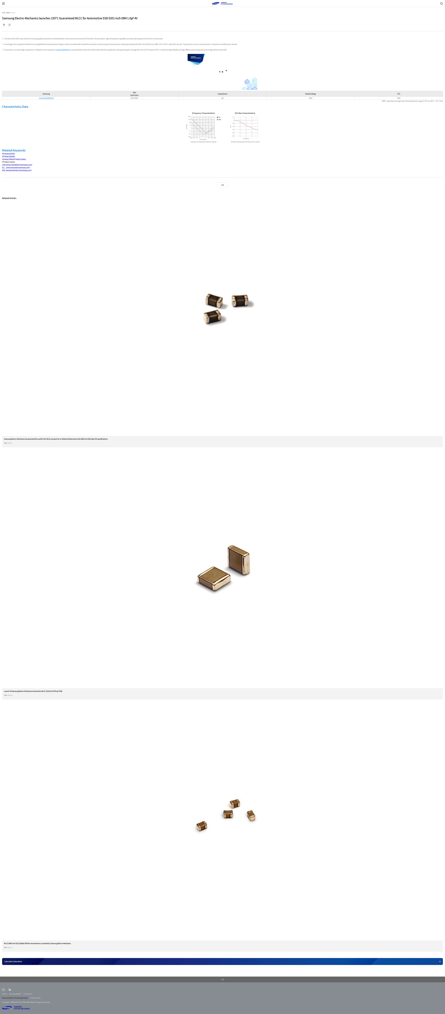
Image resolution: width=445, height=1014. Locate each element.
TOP (222, 979)
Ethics (4, 994)
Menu (3, 3)
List (222, 185)
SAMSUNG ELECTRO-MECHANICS (222, 3)
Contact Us (28, 994)
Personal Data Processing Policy (15, 998)
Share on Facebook (4, 25)
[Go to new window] (3, 989)
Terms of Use (36, 998)
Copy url (9, 25)
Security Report (15, 994)
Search (441, 3)
